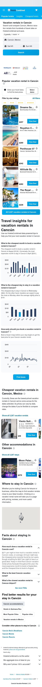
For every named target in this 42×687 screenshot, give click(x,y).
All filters (36, 98)
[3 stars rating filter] (12, 103)
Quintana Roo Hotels (9, 679)
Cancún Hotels (27, 679)
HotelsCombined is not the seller (16, 656)
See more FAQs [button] (21, 588)
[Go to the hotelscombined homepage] (16, 10)
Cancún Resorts (8, 637)
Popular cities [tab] (27, 614)
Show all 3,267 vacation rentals (15, 415)
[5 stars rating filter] (30, 103)
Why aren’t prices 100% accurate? (16, 664)
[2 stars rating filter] (4, 103)
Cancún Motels (8, 634)
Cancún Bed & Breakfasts (12, 630)
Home (12, 674)
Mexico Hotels (20, 674)
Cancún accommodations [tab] (13, 604)
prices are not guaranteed (17, 649)
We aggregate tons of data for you (16, 660)
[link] (21, 212)
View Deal (32, 121)
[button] (3, 10)
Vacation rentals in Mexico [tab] (13, 619)
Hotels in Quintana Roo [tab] (12, 609)
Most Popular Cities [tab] (10, 614)
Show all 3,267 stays (10, 454)
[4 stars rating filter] (20, 103)
